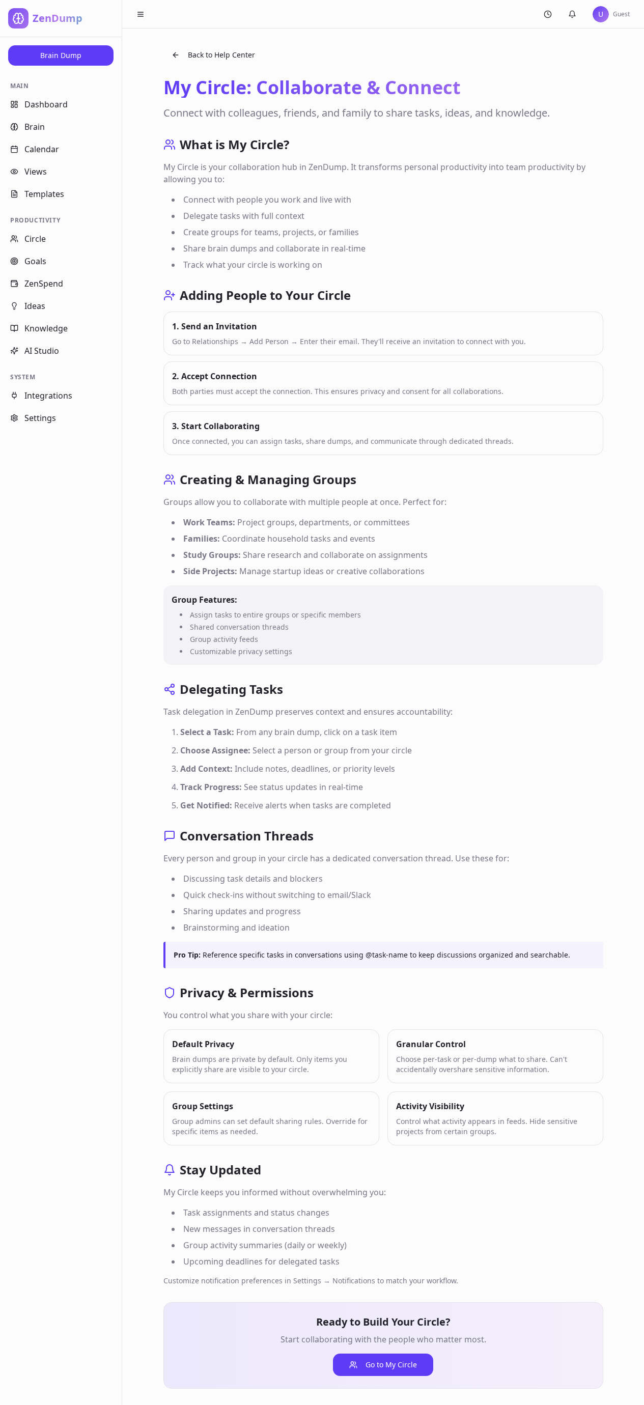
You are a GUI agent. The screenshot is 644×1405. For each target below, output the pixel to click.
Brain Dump (60, 55)
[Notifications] (572, 14)
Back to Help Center (221, 55)
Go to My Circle (391, 1364)
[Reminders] (548, 14)
